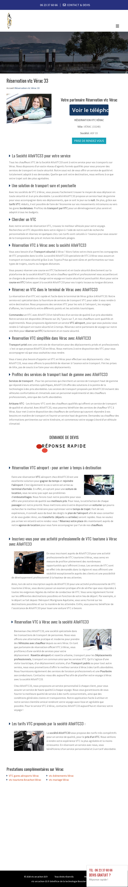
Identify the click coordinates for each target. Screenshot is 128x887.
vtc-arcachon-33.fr (39, 876)
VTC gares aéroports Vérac (24, 775)
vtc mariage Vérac (59, 779)
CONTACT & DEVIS (78, 5)
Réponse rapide (64, 446)
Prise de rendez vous (89, 141)
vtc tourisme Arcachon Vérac (25, 779)
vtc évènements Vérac (61, 775)
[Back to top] (119, 878)
